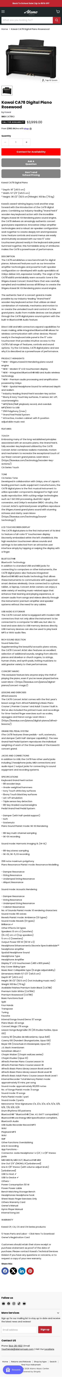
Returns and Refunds (21, 1361)
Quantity (6, 136)
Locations (49, 1349)
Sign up (45, 1329)
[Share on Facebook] (5, 1271)
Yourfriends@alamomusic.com (17, 1349)
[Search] (57, 20)
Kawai (8, 112)
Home (4, 29)
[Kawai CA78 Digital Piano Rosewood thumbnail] (7, 90)
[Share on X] (13, 1271)
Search (53, 1361)
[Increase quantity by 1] (26, 142)
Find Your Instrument (31, 1364)
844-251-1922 (15, 1345)
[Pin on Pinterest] (30, 1271)
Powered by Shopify (31, 1371)
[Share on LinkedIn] (21, 1271)
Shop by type (40, 1361)
